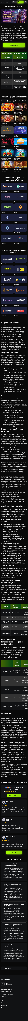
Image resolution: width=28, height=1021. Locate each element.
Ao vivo (10, 101)
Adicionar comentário (14, 795)
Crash (16, 100)
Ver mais (14, 852)
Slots (23, 100)
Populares (3, 100)
